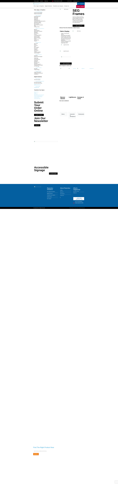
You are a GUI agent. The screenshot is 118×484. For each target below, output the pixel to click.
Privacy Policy (72, 207)
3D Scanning (38, 86)
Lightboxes (36, 19)
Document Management (40, 81)
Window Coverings (37, 38)
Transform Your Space (39, 90)
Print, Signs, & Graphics (39, 9)
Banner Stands (62, 97)
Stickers (35, 51)
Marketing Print (38, 42)
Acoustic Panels (37, 36)
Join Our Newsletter (41, 120)
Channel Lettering (37, 16)
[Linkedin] (74, 195)
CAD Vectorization (37, 79)
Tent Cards (36, 43)
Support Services (38, 71)
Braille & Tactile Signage (38, 12)
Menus (35, 44)
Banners (35, 29)
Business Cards (36, 62)
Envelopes (36, 61)
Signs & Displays (38, 15)
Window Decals (36, 30)
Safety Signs (36, 58)
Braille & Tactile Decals (38, 13)
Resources (78, 182)
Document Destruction (38, 83)
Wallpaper (36, 32)
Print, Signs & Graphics (39, 6)
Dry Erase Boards (37, 59)
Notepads (36, 63)
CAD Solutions (38, 78)
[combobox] (59, 451)
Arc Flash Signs (36, 66)
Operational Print (39, 54)
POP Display (36, 50)
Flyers (35, 46)
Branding (35, 68)
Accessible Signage (39, 11)
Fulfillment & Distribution (38, 73)
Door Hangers (36, 47)
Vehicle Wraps (36, 39)
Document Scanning (37, 82)
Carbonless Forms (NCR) (38, 65)
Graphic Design (36, 69)
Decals (35, 38)
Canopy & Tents (80, 97)
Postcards (36, 45)
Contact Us (66, 6)
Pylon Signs (36, 18)
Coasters (35, 49)
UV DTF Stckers (36, 52)
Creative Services (38, 67)
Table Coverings (37, 37)
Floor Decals (36, 33)
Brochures (36, 48)
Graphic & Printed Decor (40, 28)
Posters (35, 34)
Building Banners (37, 20)
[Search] (33, 449)
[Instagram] (76, 195)
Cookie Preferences (82, 207)
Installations (36, 74)
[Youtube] (78, 195)
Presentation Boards (37, 35)
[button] (46, 11)
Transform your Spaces (58, 6)
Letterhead (36, 60)
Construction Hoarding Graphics (39, 21)
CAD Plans (36, 55)
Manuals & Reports (37, 64)
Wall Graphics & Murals (38, 31)
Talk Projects (60, 182)
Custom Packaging (37, 52)
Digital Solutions (48, 6)
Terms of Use (76, 207)
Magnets (35, 40)
